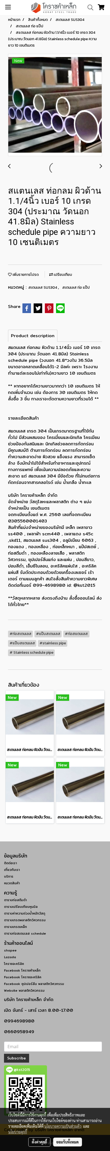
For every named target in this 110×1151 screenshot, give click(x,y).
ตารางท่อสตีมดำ (15, 899)
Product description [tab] (32, 335)
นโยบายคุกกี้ (17, 1131)
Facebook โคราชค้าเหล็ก (22, 970)
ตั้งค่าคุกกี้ (39, 1141)
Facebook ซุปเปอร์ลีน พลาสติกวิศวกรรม (34, 983)
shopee (10, 950)
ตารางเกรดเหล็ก (15, 926)
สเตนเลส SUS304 (43, 287)
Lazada (10, 957)
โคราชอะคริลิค (14, 963)
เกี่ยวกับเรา (12, 869)
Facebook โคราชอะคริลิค (22, 977)
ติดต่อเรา (10, 863)
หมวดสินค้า (12, 883)
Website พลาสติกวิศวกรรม (24, 990)
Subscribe (16, 1058)
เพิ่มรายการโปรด (25, 274)
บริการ (8, 876)
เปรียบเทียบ (62, 274)
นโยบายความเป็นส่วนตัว (62, 1126)
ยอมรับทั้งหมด (67, 1141)
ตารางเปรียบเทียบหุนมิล (21, 906)
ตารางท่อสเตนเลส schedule (25, 933)
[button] (88, 7)
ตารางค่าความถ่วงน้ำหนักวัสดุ (24, 913)
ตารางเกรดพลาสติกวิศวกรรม (25, 920)
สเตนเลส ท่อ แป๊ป (76, 287)
